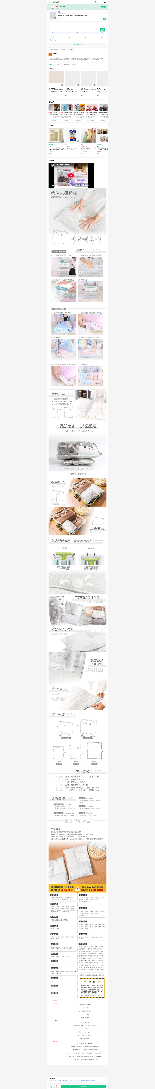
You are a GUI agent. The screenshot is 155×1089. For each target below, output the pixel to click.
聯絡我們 (93, 1080)
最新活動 (59, 1080)
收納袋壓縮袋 (70, 49)
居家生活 (56, 49)
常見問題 (88, 1080)
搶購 (105, 18)
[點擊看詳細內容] (56, 78)
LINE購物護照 (66, 1080)
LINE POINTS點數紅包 (75, 1080)
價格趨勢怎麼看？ (55, 40)
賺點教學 (83, 1080)
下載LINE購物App (52, 1080)
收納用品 (62, 49)
